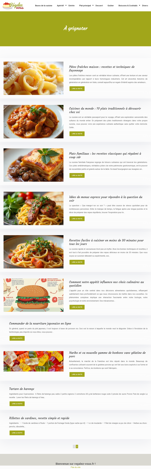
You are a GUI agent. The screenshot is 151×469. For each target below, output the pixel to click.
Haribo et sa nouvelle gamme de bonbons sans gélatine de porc (107, 354)
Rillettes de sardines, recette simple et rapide (39, 418)
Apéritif (60, 5)
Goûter (111, 5)
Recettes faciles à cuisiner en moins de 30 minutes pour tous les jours (106, 242)
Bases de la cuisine (43, 5)
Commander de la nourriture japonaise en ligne (40, 323)
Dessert (99, 5)
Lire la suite (77, 88)
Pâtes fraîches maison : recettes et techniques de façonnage (101, 68)
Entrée (72, 5)
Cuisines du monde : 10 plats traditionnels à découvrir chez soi (105, 110)
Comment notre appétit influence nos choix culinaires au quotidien (106, 283)
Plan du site (75, 467)
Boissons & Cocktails (128, 5)
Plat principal (85, 5)
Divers (145, 5)
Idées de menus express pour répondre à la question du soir (105, 198)
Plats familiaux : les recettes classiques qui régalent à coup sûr (105, 155)
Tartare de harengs (21, 389)
